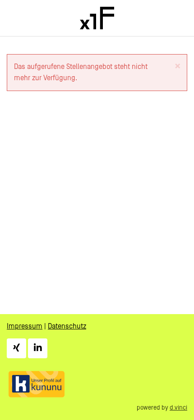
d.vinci (178, 407)
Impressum (24, 326)
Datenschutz (67, 326)
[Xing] (16, 348)
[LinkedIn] (37, 348)
